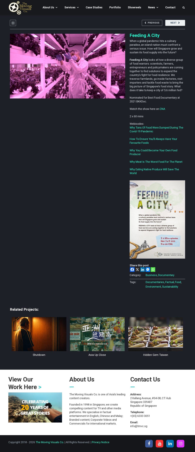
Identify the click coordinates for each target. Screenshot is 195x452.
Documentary (166, 275)
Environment (153, 286)
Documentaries (155, 282)
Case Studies (94, 7)
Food (178, 282)
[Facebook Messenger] (147, 269)
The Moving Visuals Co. (50, 442)
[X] (137, 269)
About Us (48, 7)
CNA (162, 108)
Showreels (134, 7)
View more (39, 334)
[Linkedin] (142, 269)
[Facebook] (132, 269)
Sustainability (170, 286)
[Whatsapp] (153, 269)
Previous (154, 23)
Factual (169, 282)
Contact (170, 7)
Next (173, 23)
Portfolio (115, 7)
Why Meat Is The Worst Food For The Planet (156, 161)
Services (69, 7)
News (151, 7)
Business (151, 275)
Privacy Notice (100, 442)
